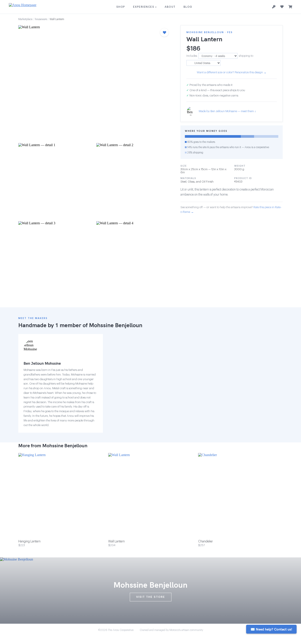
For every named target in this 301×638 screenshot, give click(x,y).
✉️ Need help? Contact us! (271, 629)
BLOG (188, 7)
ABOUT (170, 7)
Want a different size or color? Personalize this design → (231, 72)
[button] (95, 82)
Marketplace (25, 19)
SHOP (120, 7)
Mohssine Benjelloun (115, 325)
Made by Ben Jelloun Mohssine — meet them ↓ (227, 111)
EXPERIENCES (145, 7)
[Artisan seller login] (273, 7)
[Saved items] (282, 7)
